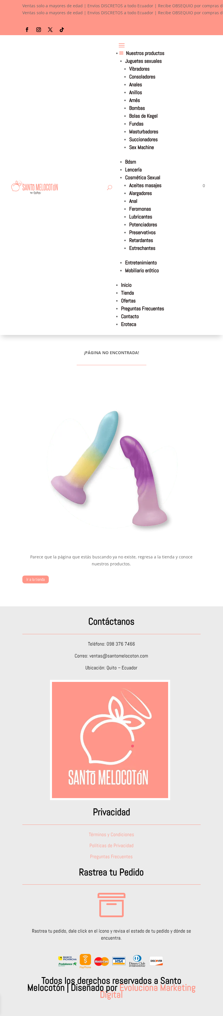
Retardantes (141, 240)
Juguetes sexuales (143, 61)
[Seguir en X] (50, 29)
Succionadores (143, 139)
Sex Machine (141, 147)
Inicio (126, 285)
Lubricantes (140, 216)
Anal (133, 201)
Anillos (135, 92)
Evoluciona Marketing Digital (148, 991)
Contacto (130, 316)
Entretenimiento (141, 262)
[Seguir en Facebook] (27, 29)
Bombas (137, 108)
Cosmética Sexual (142, 177)
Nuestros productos (145, 53)
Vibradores (139, 68)
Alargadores (140, 193)
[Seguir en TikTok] (61, 29)
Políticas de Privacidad (111, 845)
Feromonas (140, 208)
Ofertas (128, 300)
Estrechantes (142, 248)
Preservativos (142, 232)
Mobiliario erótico (142, 270)
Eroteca (128, 324)
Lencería (133, 169)
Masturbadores (143, 131)
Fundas (136, 123)
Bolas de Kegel (143, 115)
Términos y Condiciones (111, 834)
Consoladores (142, 76)
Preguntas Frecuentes (142, 308)
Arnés (134, 100)
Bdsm (130, 161)
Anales (135, 84)
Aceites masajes (145, 185)
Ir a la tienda (35, 579)
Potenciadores (143, 224)
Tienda (127, 292)
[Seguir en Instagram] (38, 29)
